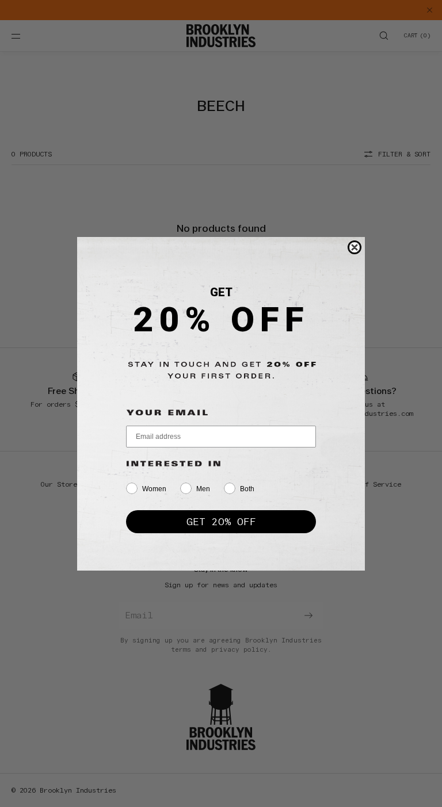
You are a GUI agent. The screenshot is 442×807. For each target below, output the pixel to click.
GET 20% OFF (221, 521)
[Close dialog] (354, 247)
